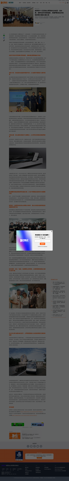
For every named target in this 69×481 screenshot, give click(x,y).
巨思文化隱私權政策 (44, 246)
